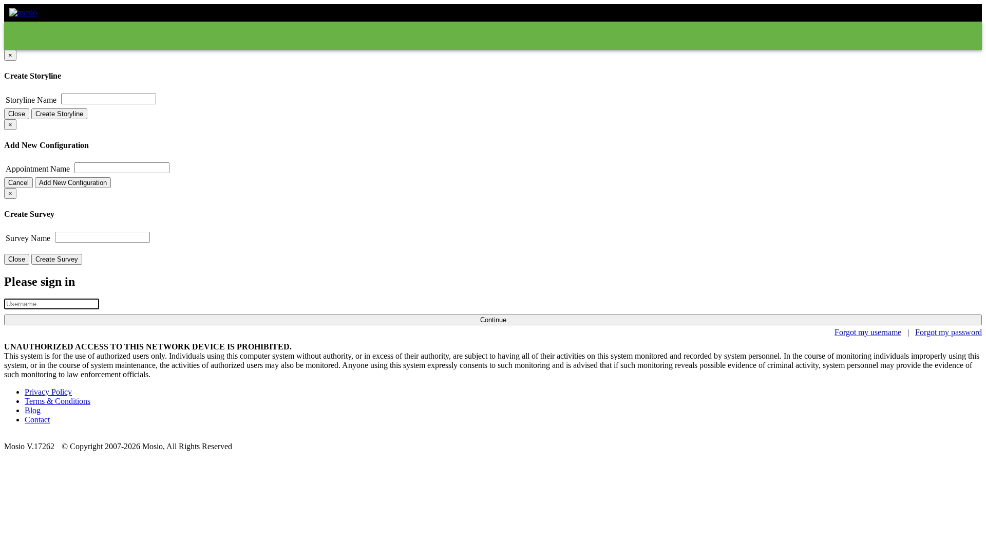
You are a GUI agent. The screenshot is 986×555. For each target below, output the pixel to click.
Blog (33, 410)
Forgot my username (868, 332)
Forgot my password (948, 332)
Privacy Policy (48, 391)
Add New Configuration (73, 183)
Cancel (18, 183)
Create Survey (56, 259)
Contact (37, 419)
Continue (493, 320)
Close (16, 114)
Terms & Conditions (57, 401)
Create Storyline (59, 114)
